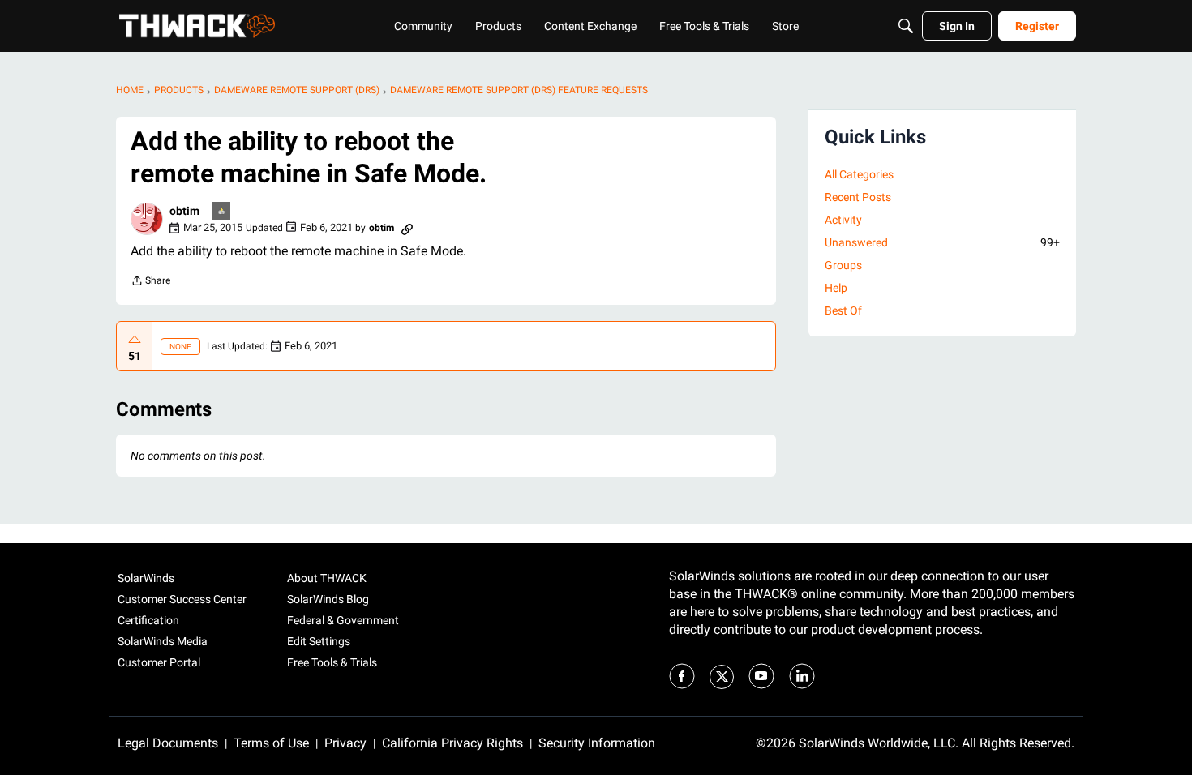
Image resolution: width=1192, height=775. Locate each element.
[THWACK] (197, 26)
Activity (843, 219)
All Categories (859, 174)
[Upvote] (134, 339)
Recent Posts (858, 197)
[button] (147, 219)
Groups (843, 265)
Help (836, 287)
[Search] (905, 26)
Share (150, 282)
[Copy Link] (407, 228)
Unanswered (942, 242)
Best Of (843, 310)
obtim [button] (184, 210)
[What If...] (222, 212)
